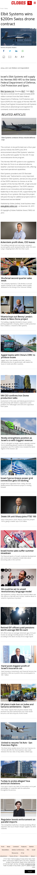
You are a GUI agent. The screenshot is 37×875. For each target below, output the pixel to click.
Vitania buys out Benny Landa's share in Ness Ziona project (16, 317)
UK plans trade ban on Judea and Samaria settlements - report (17, 705)
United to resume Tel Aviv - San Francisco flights (16, 743)
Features (24, 846)
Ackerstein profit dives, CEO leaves (18, 242)
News (6, 8)
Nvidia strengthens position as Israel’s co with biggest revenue (17, 439)
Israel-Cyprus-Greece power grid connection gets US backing (17, 479)
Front (1, 8)
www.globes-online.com (9, 206)
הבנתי (30, 872)
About (33, 856)
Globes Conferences (18, 850)
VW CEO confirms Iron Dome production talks (15, 396)
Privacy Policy (24, 856)
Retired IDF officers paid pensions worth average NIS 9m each (17, 628)
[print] (4, 57)
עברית (22, 853)
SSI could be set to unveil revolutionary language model (16, 590)
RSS (28, 850)
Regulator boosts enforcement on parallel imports (18, 820)
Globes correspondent (20, 68)
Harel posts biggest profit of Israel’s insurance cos (15, 667)
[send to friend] (10, 57)
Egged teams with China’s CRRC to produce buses (18, 356)
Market (31, 846)
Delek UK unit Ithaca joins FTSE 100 (18, 516)
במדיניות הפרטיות (30, 864)
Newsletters (5, 850)
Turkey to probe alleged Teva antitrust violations (15, 782)
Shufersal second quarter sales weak (16, 279)
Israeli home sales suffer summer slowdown (17, 552)
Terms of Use (14, 856)
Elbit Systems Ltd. (7, 91)
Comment (16, 846)
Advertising (3, 856)
